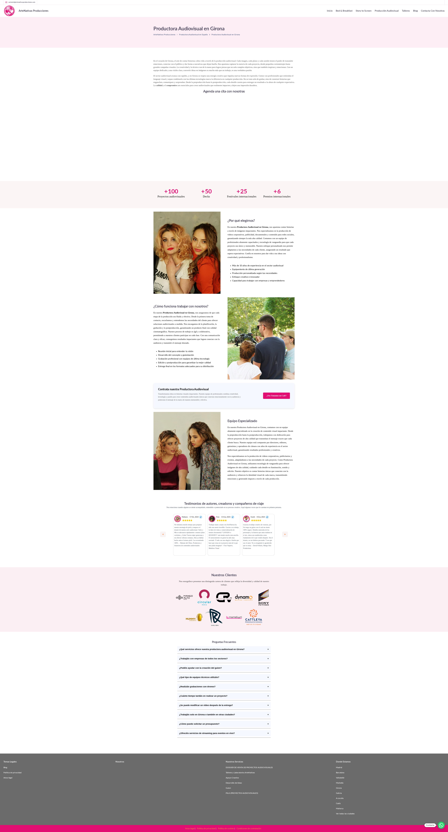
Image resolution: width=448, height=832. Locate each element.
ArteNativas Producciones (33, 11)
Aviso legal (8, 778)
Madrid (339, 767)
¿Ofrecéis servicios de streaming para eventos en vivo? (224, 733)
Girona (339, 788)
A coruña (339, 798)
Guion (228, 788)
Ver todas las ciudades (345, 814)
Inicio (329, 11)
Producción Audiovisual (387, 11)
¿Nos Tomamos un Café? (276, 396)
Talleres (406, 11)
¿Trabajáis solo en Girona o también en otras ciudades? (224, 714)
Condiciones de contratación (249, 829)
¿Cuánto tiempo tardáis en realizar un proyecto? (224, 696)
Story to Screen (363, 11)
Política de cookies (226, 829)
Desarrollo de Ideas (234, 783)
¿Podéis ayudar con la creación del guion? (224, 668)
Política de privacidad (13, 773)
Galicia (339, 793)
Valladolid (340, 778)
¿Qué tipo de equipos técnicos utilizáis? (224, 677)
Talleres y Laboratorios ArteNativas (240, 773)
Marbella (339, 783)
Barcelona (340, 773)
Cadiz (338, 803)
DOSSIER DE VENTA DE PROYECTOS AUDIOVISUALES (249, 767)
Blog (415, 11)
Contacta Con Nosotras (433, 11)
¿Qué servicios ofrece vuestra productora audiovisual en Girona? (224, 649)
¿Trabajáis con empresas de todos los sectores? (224, 658)
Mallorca (339, 808)
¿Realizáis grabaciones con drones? (224, 686)
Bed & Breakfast (344, 11)
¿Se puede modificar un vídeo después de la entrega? (224, 705)
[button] (441, 825)
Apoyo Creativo (232, 778)
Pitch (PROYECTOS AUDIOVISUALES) (242, 793)
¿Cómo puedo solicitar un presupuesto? (224, 724)
